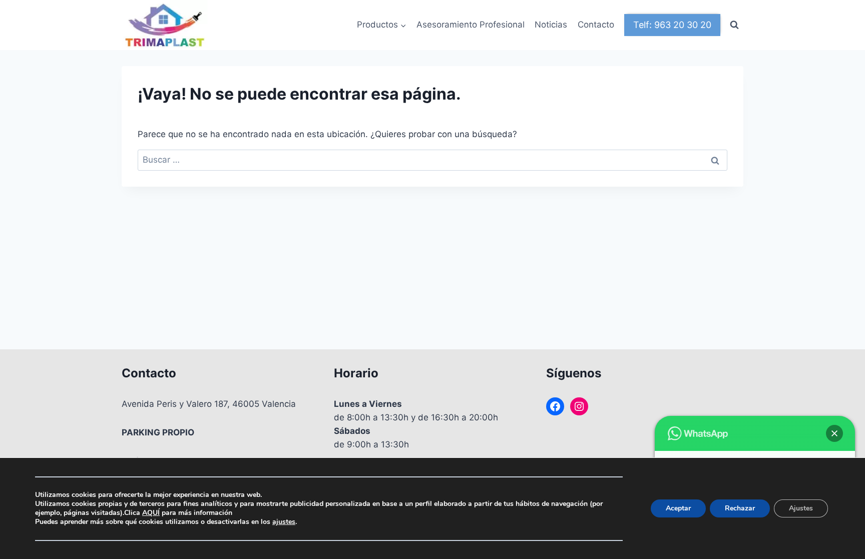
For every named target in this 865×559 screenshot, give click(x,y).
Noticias (551, 25)
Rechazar (740, 508)
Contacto (596, 25)
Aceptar (678, 508)
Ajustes (801, 508)
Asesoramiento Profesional (470, 25)
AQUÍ (151, 512)
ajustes (283, 521)
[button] (834, 433)
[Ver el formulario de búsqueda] (734, 25)
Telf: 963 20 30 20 (672, 25)
